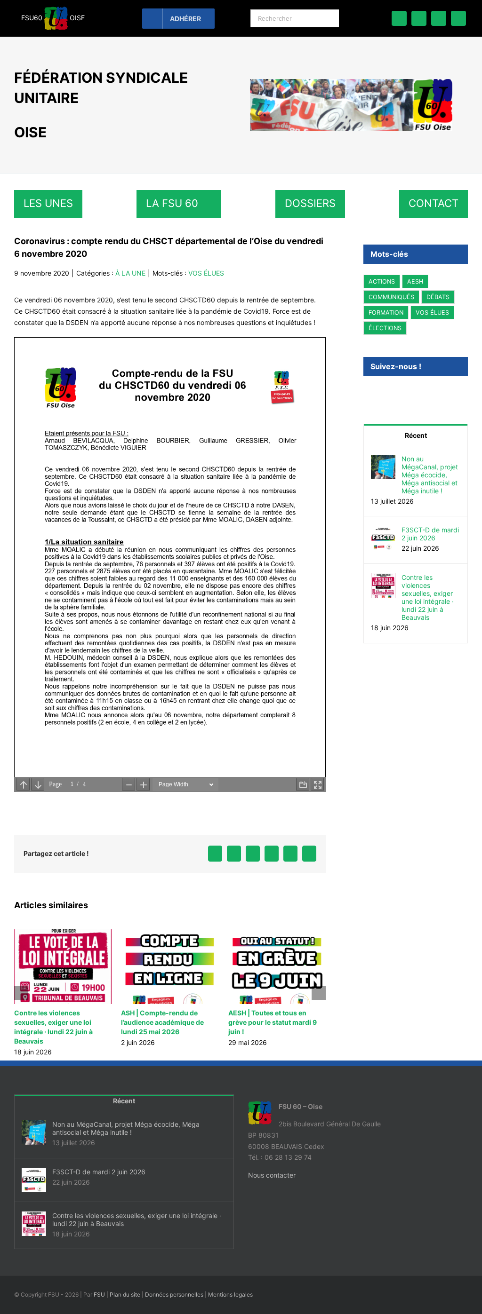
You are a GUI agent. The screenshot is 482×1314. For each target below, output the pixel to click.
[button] (21, 988)
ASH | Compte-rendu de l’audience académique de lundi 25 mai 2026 (55, 1022)
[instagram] (458, 18)
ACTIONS (382, 281)
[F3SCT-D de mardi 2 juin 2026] (383, 531)
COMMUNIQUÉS (391, 297)
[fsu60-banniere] (351, 82)
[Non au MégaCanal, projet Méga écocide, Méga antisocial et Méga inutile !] (383, 460)
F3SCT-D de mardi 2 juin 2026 (430, 533)
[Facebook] (367, 392)
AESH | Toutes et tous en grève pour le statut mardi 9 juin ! (165, 1022)
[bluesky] (418, 18)
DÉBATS (438, 297)
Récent (416, 435)
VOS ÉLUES (206, 273)
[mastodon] (438, 18)
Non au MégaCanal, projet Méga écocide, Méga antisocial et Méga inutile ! (270, 1022)
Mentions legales (230, 1285)
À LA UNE (130, 273)
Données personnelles (174, 1285)
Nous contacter (272, 1166)
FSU (99, 1285)
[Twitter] (382, 392)
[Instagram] (396, 392)
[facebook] (399, 18)
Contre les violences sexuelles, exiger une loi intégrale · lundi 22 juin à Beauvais (428, 597)
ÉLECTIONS (385, 328)
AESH (415, 281)
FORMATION (386, 312)
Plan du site (125, 1285)
